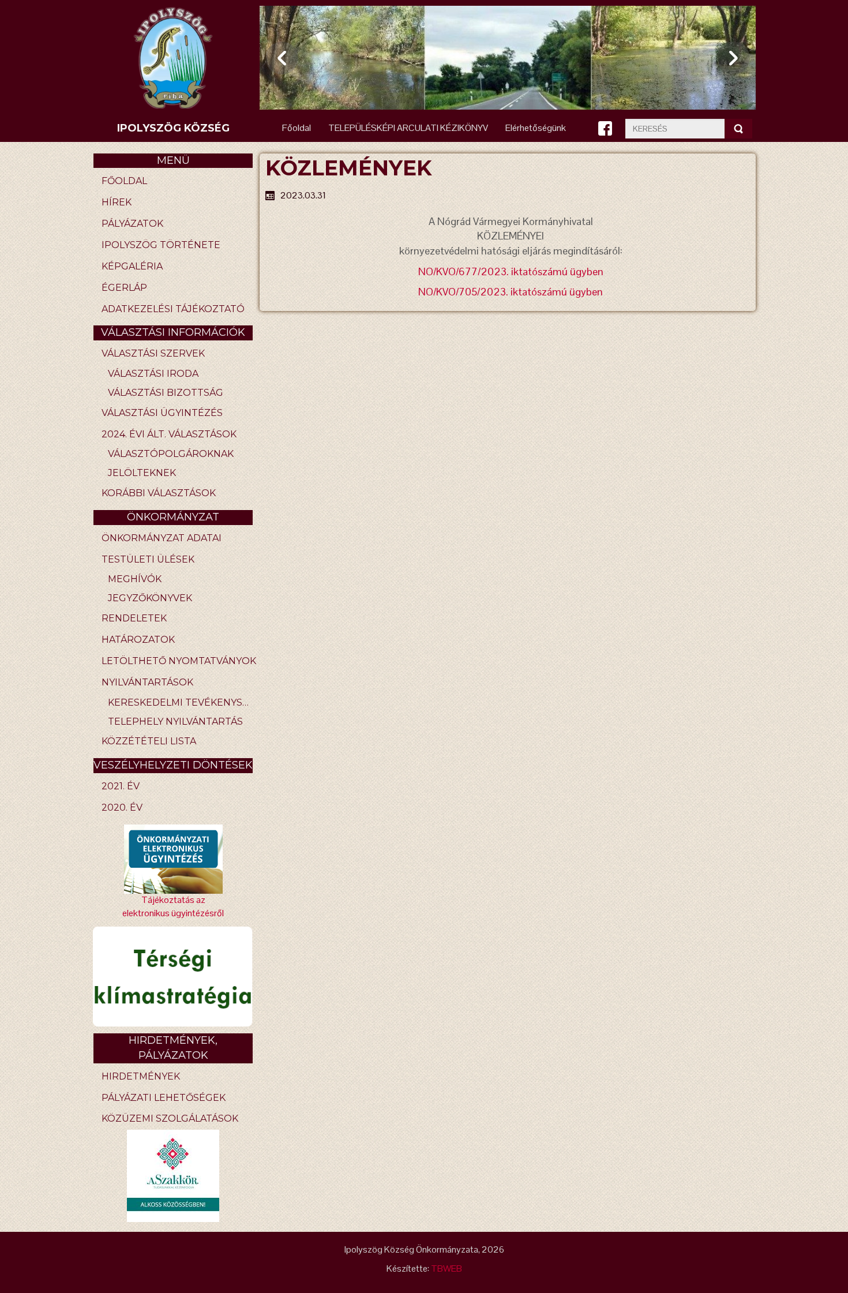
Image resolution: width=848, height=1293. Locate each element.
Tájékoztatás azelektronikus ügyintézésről (173, 906)
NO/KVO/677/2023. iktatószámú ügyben (510, 271)
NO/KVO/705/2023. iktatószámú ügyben (510, 291)
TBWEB (446, 1268)
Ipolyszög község (173, 128)
